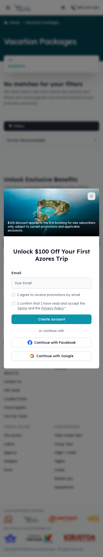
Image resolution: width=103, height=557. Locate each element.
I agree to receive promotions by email (48, 295)
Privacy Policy (52, 308)
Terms (22, 308)
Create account (51, 319)
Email (16, 273)
